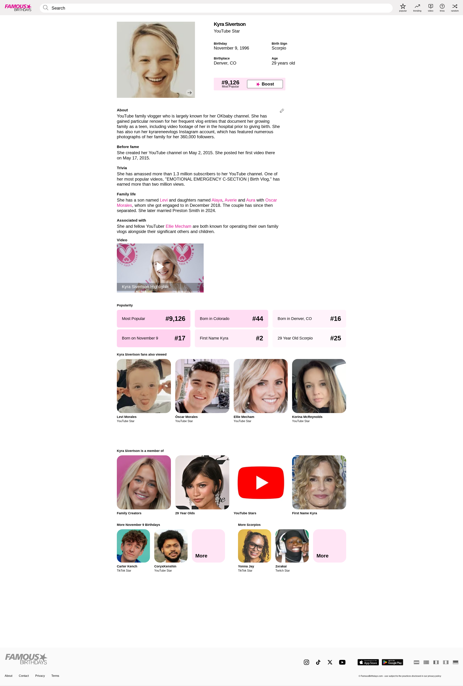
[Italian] (446, 662)
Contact (24, 675)
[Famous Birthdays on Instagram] (306, 662)
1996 (244, 48)
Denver (220, 63)
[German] (455, 662)
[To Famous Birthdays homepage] (18, 8)
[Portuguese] (426, 662)
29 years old (283, 63)
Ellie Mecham (178, 226)
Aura (250, 200)
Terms (55, 675)
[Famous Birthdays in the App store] (368, 662)
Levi (164, 200)
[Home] (117, 659)
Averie (231, 200)
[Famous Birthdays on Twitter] (330, 662)
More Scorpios (249, 525)
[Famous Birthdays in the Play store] (392, 662)
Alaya (217, 200)
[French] (436, 662)
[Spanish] (416, 662)
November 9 (225, 48)
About (8, 675)
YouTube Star (227, 31)
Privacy (40, 675)
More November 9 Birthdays (138, 525)
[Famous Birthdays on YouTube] (343, 662)
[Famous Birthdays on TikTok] (318, 662)
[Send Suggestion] (282, 111)
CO (233, 63)
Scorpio (279, 48)
